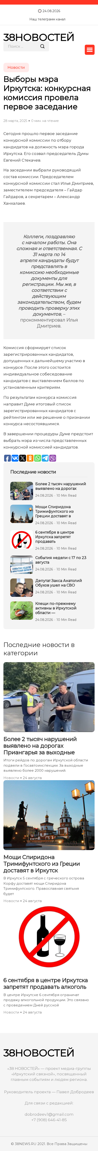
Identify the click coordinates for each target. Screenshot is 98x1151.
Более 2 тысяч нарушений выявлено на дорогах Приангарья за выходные (40, 746)
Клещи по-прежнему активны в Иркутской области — (56, 608)
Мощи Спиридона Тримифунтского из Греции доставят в (54, 511)
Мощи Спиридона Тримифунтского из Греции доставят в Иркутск (41, 864)
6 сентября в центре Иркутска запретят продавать (54, 537)
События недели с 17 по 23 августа (60, 560)
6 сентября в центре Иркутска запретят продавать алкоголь (45, 983)
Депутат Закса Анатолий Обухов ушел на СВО (58, 582)
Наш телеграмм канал (47, 19)
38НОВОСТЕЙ (39, 37)
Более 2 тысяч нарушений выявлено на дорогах (60, 486)
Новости (11, 778)
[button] (90, 50)
